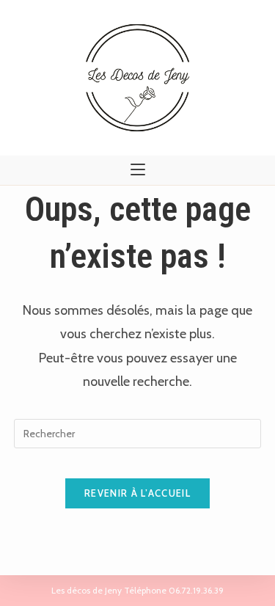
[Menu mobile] (137, 170)
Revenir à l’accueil (137, 493)
